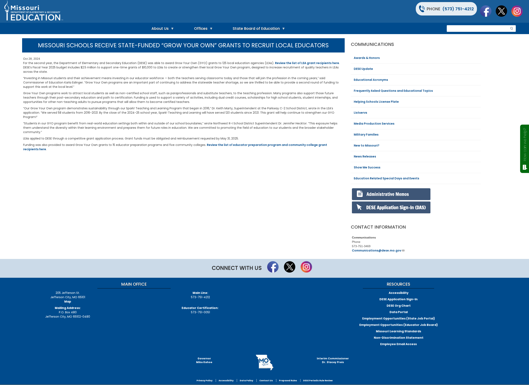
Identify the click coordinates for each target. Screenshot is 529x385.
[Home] (134, 11)
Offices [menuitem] (199, 29)
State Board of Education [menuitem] (255, 29)
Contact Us (266, 380)
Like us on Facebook (488, 11)
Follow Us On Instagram (519, 11)
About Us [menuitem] (159, 29)
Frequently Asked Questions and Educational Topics (393, 91)
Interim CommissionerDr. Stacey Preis (333, 360)
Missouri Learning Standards (398, 331)
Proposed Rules (288, 380)
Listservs (360, 113)
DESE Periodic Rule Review (318, 380)
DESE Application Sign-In (398, 299)
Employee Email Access (398, 344)
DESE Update (363, 69)
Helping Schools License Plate (376, 102)
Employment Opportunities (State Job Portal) (398, 318)
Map (67, 301)
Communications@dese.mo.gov (376, 250)
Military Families (366, 134)
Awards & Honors (367, 58)
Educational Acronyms (371, 80)
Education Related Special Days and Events (386, 178)
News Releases (365, 156)
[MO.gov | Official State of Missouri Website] (264, 362)
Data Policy (246, 380)
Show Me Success (367, 167)
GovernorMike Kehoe (204, 360)
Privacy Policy (204, 380)
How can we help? (524, 144)
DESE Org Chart (399, 306)
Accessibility (399, 293)
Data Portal (399, 312)
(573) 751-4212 (458, 9)
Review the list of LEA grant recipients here (307, 63)
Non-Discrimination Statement (398, 338)
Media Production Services (374, 124)
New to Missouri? (366, 145)
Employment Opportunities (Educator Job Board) (398, 325)
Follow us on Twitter (503, 11)
